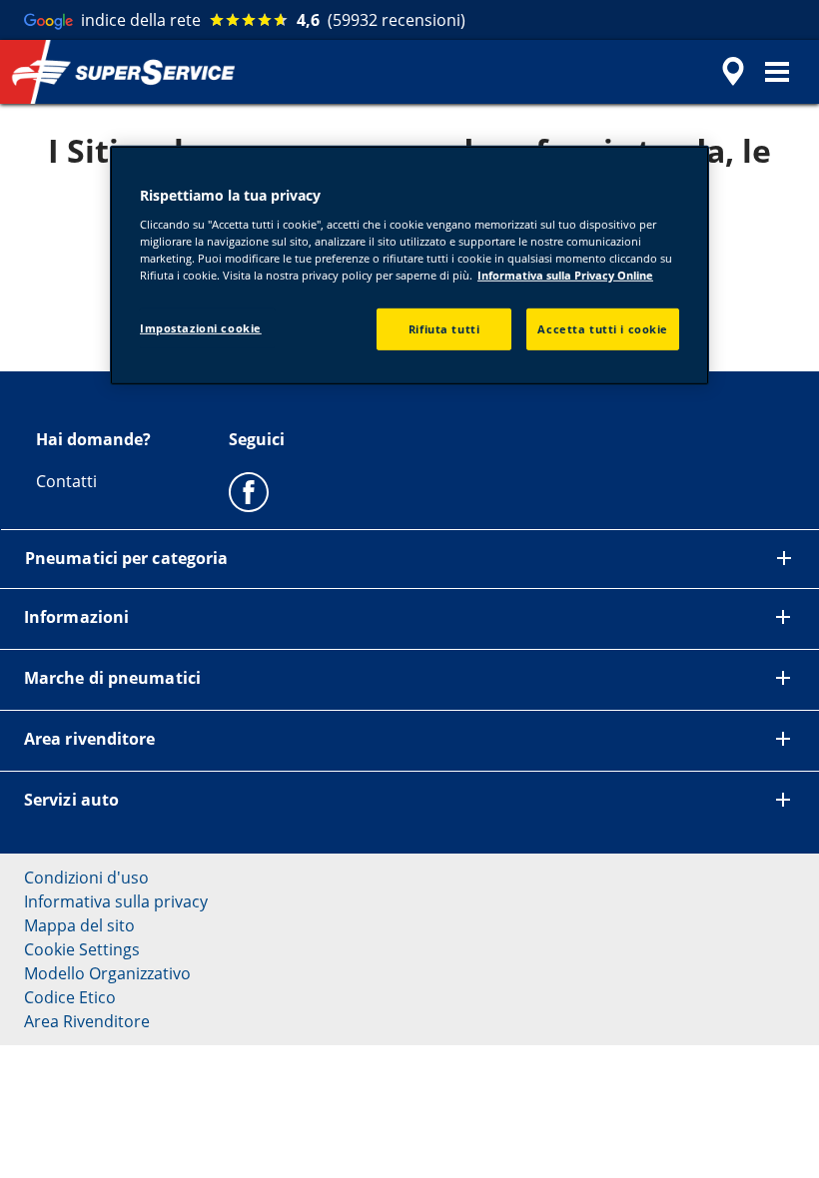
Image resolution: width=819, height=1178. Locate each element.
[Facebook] (249, 491)
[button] (777, 72)
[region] (409, 265)
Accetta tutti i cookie (602, 328)
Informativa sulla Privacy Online (565, 275)
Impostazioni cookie (201, 327)
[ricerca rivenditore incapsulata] (730, 72)
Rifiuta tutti (444, 328)
